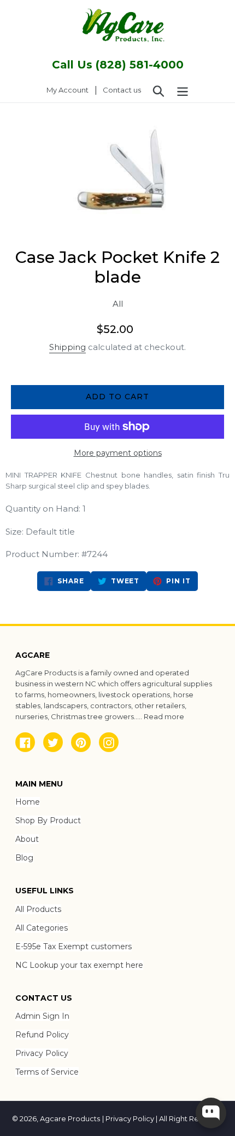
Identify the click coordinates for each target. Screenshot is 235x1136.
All (118, 304)
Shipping (67, 347)
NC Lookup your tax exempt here (79, 965)
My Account (70, 89)
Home (27, 802)
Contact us (122, 89)
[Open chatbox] (211, 1113)
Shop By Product (48, 820)
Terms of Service (47, 1072)
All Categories (41, 928)
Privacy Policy (41, 1053)
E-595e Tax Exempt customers (73, 946)
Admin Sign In (42, 1016)
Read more (164, 716)
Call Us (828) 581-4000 (118, 64)
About (27, 839)
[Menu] (183, 90)
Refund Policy (42, 1035)
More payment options (118, 453)
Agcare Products (70, 1118)
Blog (24, 858)
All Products (38, 909)
